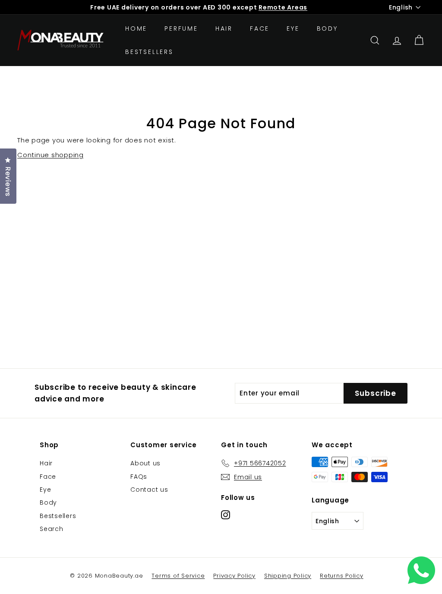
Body (327, 28)
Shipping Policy (287, 576)
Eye (293, 28)
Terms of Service (178, 576)
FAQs (138, 476)
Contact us (149, 489)
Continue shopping (50, 154)
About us (145, 463)
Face (259, 28)
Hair (224, 28)
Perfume (181, 28)
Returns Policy (341, 576)
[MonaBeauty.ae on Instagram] (225, 514)
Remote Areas (283, 7)
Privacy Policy (234, 576)
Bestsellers (149, 51)
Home (136, 28)
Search (51, 528)
